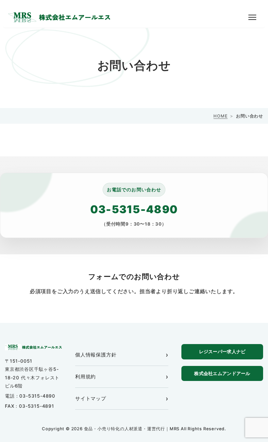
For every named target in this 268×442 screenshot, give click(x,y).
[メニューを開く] (252, 17)
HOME (220, 115)
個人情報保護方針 (95, 355)
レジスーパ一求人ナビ (222, 351)
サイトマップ (90, 398)
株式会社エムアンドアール (222, 373)
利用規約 (85, 376)
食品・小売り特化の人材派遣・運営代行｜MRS (132, 428)
